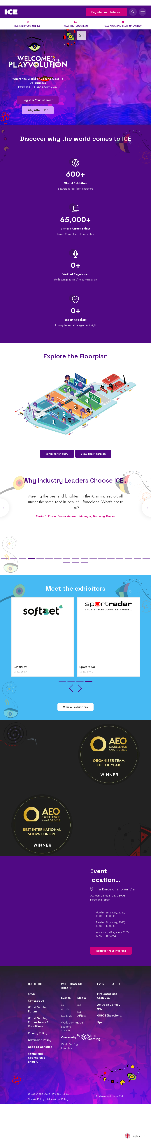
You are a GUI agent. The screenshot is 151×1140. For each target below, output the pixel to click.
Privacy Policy (37, 1033)
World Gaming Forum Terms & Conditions (38, 1022)
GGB (80, 1022)
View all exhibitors (75, 707)
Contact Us (36, 1001)
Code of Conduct (40, 1047)
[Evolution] (109, 632)
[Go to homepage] (11, 12)
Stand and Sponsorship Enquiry (36, 1057)
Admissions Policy (57, 1099)
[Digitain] (43, 632)
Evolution (85, 667)
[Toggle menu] (142, 12)
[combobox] (135, 1136)
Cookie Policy (36, 1099)
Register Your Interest (106, 12)
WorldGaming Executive (69, 1046)
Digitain (18, 667)
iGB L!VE (66, 1016)
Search (133, 12)
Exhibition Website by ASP (109, 1096)
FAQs (31, 994)
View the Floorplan (93, 454)
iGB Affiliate (65, 1007)
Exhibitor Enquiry (57, 454)
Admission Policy (39, 1040)
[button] (4, 558)
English (136, 1136)
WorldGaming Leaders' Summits (69, 1026)
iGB (79, 1005)
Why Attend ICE (38, 110)
